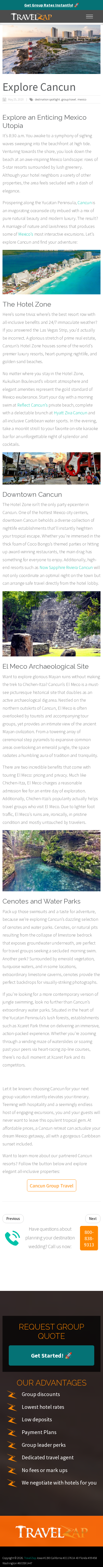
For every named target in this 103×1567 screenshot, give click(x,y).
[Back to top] (94, 1556)
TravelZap (30, 1558)
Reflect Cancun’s (32, 405)
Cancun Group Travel (52, 1185)
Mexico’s (25, 234)
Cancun (85, 202)
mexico (82, 99)
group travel (69, 99)
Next (93, 1218)
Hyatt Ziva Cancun (70, 413)
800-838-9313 (89, 1238)
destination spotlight (47, 99)
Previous (13, 1218)
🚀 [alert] (51, 4)
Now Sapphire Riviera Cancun (67, 567)
